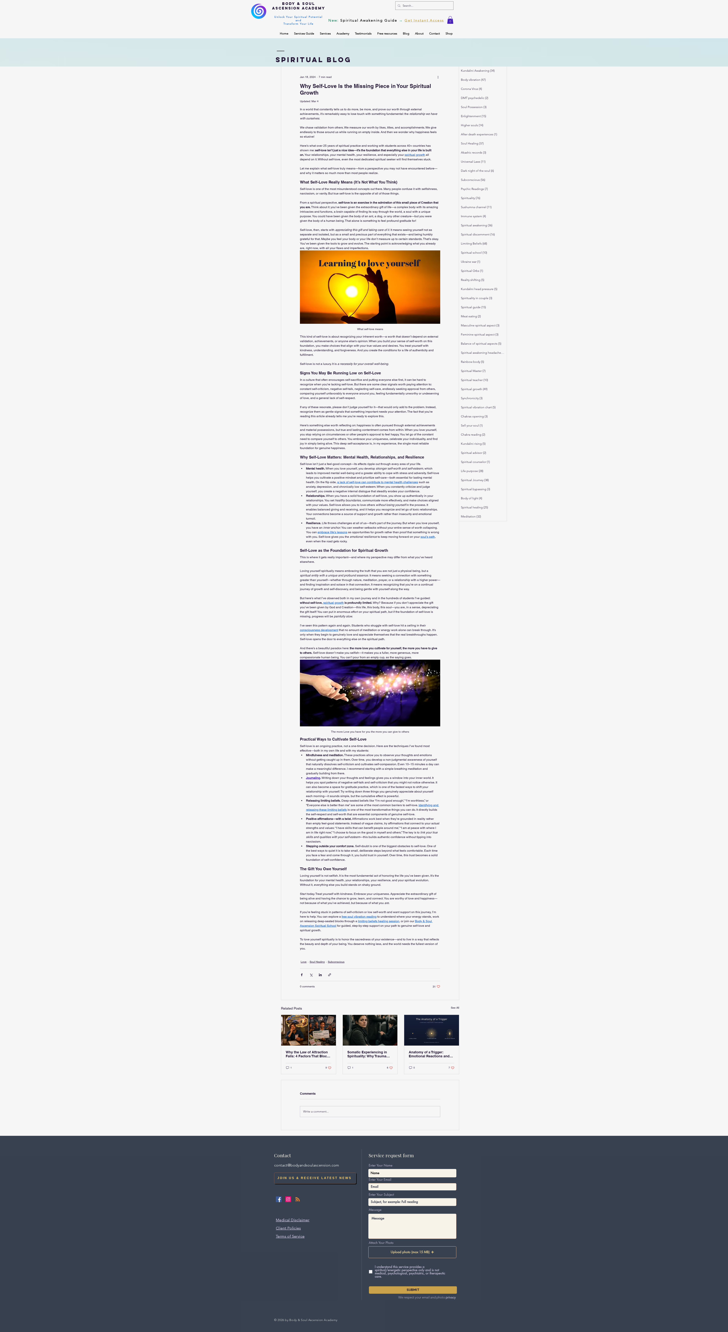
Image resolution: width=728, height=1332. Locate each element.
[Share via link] (329, 975)
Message (375, 1209)
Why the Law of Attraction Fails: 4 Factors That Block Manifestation (307, 1054)
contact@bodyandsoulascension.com (306, 1165)
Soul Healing (317, 961)
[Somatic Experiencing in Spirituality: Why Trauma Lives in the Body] (370, 1030)
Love (304, 961)
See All (455, 1007)
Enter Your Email (380, 1179)
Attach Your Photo (381, 1242)
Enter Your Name (380, 1165)
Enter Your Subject (381, 1194)
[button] (450, 20)
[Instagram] (288, 1199)
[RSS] (297, 1199)
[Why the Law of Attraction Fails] (308, 1030)
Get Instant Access (424, 20)
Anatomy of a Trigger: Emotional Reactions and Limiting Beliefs (429, 1054)
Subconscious (336, 961)
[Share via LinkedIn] (320, 975)
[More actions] (438, 77)
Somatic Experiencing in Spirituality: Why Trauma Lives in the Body (367, 1054)
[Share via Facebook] (302, 975)
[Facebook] (279, 1199)
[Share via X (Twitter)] (311, 975)
